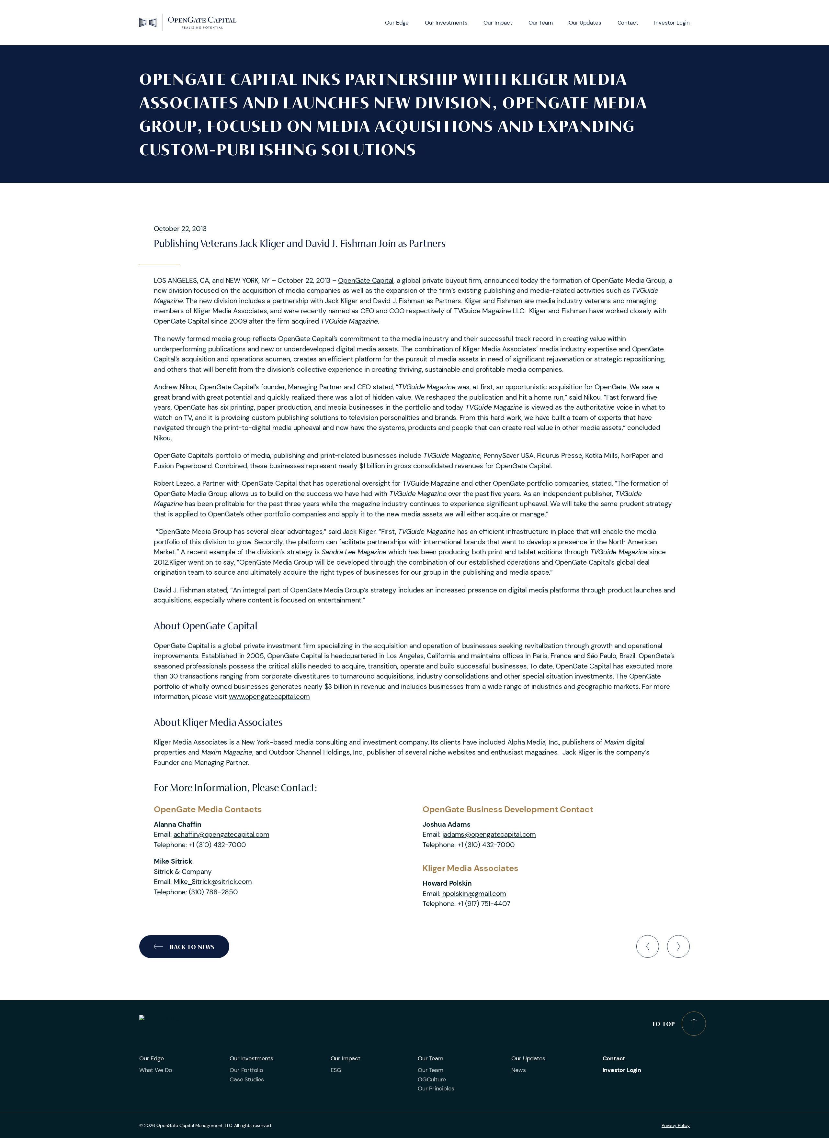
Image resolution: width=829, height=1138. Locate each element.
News (518, 1070)
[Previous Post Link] (647, 946)
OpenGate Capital (365, 280)
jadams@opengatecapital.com (489, 834)
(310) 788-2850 (213, 892)
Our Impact (497, 22)
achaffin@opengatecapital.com (221, 834)
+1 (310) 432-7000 (217, 844)
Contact (628, 22)
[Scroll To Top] (694, 1023)
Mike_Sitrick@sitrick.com (213, 881)
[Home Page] (187, 22)
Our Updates (585, 22)
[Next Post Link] (678, 946)
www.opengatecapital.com (269, 696)
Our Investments (446, 22)
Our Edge (397, 22)
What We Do (155, 1070)
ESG (336, 1070)
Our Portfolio (246, 1070)
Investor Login (672, 22)
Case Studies (247, 1079)
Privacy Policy (676, 1125)
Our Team (540, 22)
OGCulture (432, 1079)
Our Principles (436, 1088)
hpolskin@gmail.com (474, 893)
